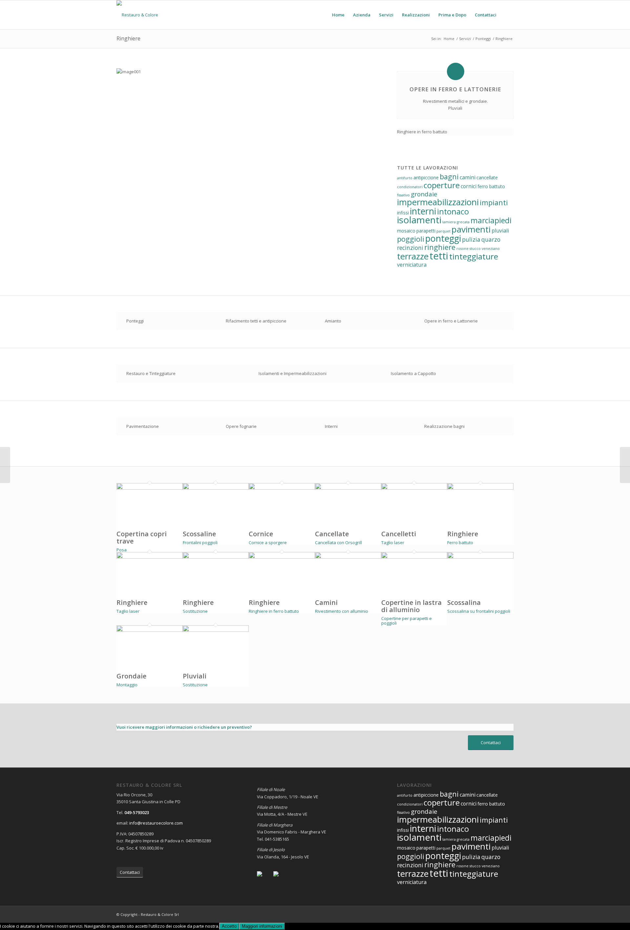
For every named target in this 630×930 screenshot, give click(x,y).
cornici (468, 186)
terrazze (413, 256)
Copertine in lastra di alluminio (411, 606)
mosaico (406, 231)
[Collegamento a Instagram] (499, 914)
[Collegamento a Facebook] (489, 914)
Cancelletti (398, 533)
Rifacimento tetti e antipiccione (256, 321)
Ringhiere (128, 38)
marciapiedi (491, 220)
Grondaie (131, 676)
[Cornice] (282, 488)
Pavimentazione (142, 426)
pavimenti (471, 229)
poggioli (410, 239)
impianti (494, 202)
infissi (403, 213)
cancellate (487, 177)
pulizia (471, 239)
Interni (331, 426)
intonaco (453, 211)
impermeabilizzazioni (438, 202)
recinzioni (410, 248)
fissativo (403, 195)
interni (423, 211)
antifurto (404, 178)
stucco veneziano (485, 248)
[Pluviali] (216, 630)
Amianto (333, 321)
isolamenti (419, 219)
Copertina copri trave (141, 537)
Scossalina (464, 602)
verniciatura (412, 264)
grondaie (424, 194)
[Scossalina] (480, 557)
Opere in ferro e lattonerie (455, 89)
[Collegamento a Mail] (509, 914)
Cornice (261, 533)
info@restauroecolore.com (156, 823)
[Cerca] (507, 14)
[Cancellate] (348, 488)
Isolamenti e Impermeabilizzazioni (292, 373)
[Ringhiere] (480, 488)
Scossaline (199, 533)
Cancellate (332, 533)
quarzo (490, 239)
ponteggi (443, 238)
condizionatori (410, 187)
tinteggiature (473, 256)
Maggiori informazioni (262, 926)
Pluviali (194, 676)
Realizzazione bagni (444, 426)
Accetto (229, 926)
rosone (462, 248)
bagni (449, 176)
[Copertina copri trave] (149, 488)
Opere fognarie (241, 426)
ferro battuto (491, 186)
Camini (326, 602)
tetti (439, 255)
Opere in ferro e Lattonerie (451, 321)
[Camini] (348, 557)
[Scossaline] (216, 488)
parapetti (425, 231)
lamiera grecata (456, 222)
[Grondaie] (149, 630)
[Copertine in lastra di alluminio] (414, 557)
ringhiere (439, 247)
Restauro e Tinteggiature (151, 373)
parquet (443, 231)
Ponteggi (135, 321)
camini (467, 177)
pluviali (500, 230)
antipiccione (426, 177)
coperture (442, 185)
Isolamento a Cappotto (413, 373)
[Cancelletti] (414, 488)
